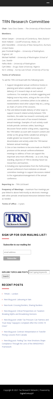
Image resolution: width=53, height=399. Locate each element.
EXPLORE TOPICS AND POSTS (15, 272)
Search (6, 276)
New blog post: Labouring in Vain (17, 299)
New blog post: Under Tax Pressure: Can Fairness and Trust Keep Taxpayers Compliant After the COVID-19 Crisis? (25, 322)
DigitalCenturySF (27, 393)
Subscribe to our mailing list (17, 245)
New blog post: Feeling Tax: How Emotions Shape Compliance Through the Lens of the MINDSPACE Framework (23, 343)
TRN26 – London (11, 294)
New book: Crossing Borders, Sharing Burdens (23, 305)
